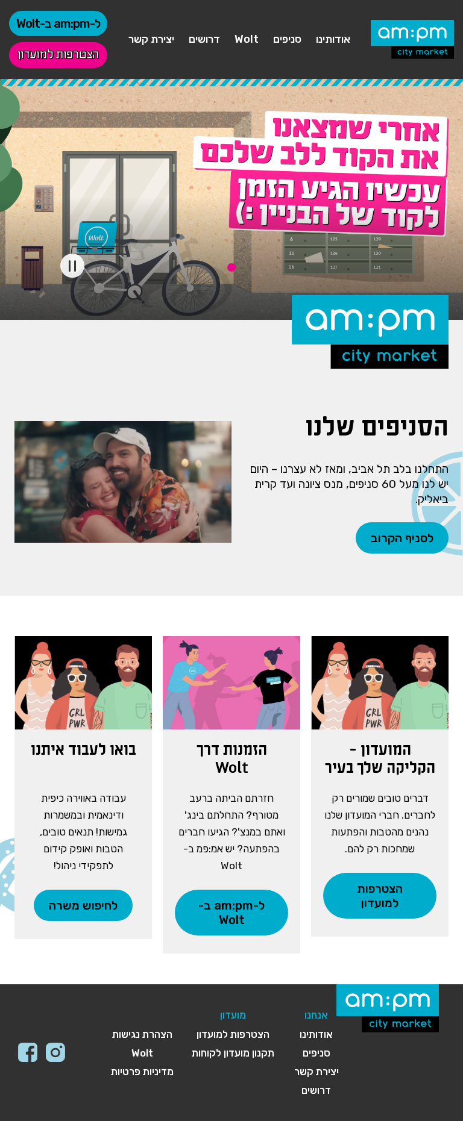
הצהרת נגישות (142, 1034)
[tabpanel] (231, 199)
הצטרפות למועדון (58, 55)
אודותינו (333, 39)
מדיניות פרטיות (142, 1072)
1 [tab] (231, 267)
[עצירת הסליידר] (72, 266)
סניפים (287, 39)
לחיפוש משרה (83, 905)
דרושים (204, 39)
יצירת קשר (151, 39)
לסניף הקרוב (402, 538)
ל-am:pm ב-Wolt (58, 23)
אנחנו (316, 1015)
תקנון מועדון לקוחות (233, 1053)
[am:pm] (412, 39)
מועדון (233, 1015)
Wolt (247, 39)
